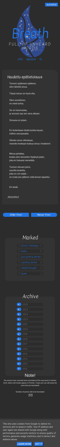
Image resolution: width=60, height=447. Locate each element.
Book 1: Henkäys (30, 245)
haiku (24, 251)
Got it (38, 444)
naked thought (29, 268)
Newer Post (44, 214)
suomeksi (51, 4)
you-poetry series (30, 256)
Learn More (24, 444)
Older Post (16, 214)
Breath (30, 33)
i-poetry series (29, 262)
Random (31, 59)
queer (24, 273)
